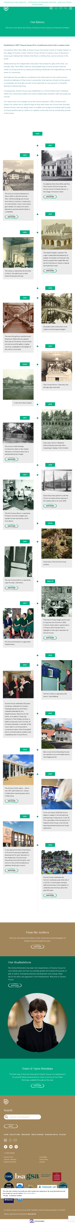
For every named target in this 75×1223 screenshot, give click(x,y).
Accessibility (43, 1157)
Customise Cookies (15, 1195)
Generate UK (32, 1214)
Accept (5, 1195)
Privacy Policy (43, 1159)
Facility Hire (15, 1134)
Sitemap (42, 1162)
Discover (50, 197)
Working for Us (51, 1134)
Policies (62, 1134)
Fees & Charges (37, 1134)
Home (6, 1134)
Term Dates (25, 1134)
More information (29, 1193)
